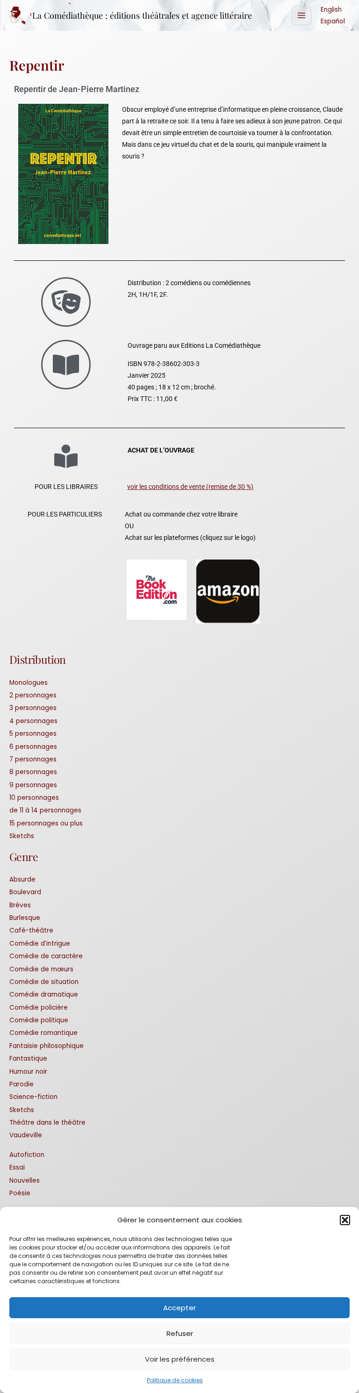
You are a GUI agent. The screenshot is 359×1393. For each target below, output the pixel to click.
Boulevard (25, 892)
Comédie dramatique (43, 994)
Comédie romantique (43, 1032)
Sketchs (21, 836)
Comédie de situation (44, 981)
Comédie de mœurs (41, 969)
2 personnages (33, 695)
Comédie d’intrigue (39, 943)
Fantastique (28, 1058)
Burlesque (24, 917)
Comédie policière (38, 1007)
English (331, 9)
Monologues (28, 682)
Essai (17, 1167)
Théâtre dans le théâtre (47, 1122)
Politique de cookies (175, 1380)
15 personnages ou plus (46, 823)
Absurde (22, 879)
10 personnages (34, 797)
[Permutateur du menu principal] (302, 16)
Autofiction (26, 1154)
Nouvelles (24, 1180)
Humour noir (28, 1071)
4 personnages (33, 721)
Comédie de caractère (46, 956)
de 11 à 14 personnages (45, 810)
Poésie (19, 1193)
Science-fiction (33, 1096)
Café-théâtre (31, 930)
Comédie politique (38, 1020)
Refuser (179, 1333)
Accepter (179, 1308)
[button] (345, 1220)
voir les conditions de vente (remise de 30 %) (190, 486)
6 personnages (33, 746)
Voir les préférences (180, 1359)
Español (333, 21)
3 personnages (33, 708)
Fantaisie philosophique (46, 1045)
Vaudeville (25, 1135)
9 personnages (33, 785)
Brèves (20, 905)
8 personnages (33, 772)
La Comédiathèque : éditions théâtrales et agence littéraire (142, 15)
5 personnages (33, 733)
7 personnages (33, 759)
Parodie (21, 1084)
